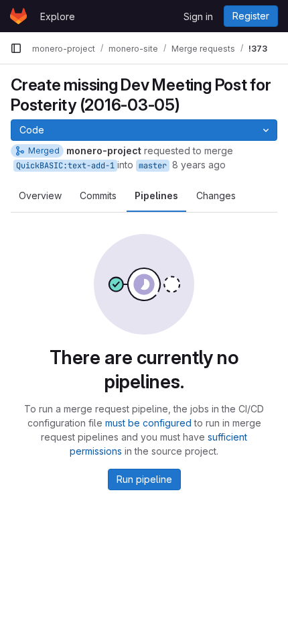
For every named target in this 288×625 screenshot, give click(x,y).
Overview (40, 195)
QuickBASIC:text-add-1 (65, 165)
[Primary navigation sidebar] (16, 48)
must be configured (148, 423)
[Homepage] (18, 16)
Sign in (198, 16)
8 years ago (199, 164)
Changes (216, 195)
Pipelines (156, 195)
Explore (57, 16)
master (153, 165)
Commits (98, 195)
